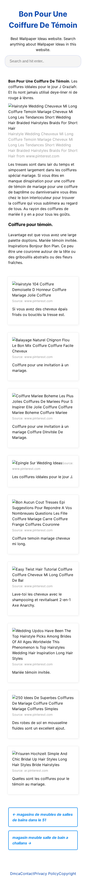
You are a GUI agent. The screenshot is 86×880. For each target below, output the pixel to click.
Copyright (67, 873)
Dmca (15, 873)
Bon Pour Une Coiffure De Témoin (43, 19)
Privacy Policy (46, 873)
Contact (27, 873)
